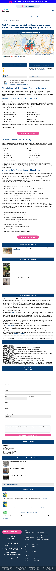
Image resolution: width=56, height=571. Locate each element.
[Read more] (45, 498)
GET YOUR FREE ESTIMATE (11, 532)
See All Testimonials (34, 77)
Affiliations (34, 551)
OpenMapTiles (40, 54)
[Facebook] (10, 552)
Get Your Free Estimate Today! (28, 133)
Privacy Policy (18, 431)
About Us (26, 544)
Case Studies (27, 558)
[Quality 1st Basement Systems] (5, 11)
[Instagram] (16, 552)
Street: (6, 384)
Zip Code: (31, 396)
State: (6, 396)
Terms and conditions (12, 431)
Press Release (27, 548)
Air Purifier (27, 539)
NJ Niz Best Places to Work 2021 (27, 495)
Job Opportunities (35, 548)
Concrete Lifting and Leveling (42, 534)
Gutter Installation (40, 535)
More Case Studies (6, 255)
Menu (52, 12)
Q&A (26, 546)
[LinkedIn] (14, 552)
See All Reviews (7, 77)
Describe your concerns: (10, 420)
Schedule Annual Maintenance (43, 539)
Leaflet (36, 54)
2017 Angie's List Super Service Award (28, 512)
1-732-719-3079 (12, 544)
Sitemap (19, 554)
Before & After (37, 557)
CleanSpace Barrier (9, 325)
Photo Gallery (36, 558)
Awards (33, 549)
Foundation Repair (28, 534)
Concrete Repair (28, 535)
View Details (5, 466)
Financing (34, 546)
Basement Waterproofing (29, 532)
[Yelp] (18, 552)
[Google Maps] (12, 552)
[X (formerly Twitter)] (6, 552)
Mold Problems (40, 537)
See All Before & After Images (10, 484)
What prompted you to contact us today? (14, 414)
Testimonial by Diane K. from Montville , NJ (37, 69)
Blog (26, 549)
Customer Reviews (28, 557)
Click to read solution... (16, 249)
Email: (6, 408)
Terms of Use (13, 554)
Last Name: (8, 378)
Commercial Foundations (30, 537)
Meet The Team (35, 544)
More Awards (5, 518)
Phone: (7, 402)
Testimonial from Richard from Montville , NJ (18, 84)
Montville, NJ (13, 312)
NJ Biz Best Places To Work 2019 (27, 504)
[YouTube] (8, 552)
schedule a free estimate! (19, 333)
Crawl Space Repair (40, 532)
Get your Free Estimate (28, 435)
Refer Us (26, 551)
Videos (26, 560)
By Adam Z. (5, 75)
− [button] (51, 52)
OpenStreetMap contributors (48, 54)
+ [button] (51, 50)
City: (6, 390)
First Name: (8, 373)
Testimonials (36, 560)
